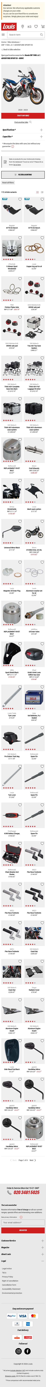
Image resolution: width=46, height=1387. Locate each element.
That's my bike (23, 116)
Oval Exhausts (34, 468)
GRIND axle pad (34, 307)
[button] (41, 35)
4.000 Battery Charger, (12, 833)
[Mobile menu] (3, 34)
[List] (42, 192)
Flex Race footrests (34, 872)
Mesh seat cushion (34, 509)
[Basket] (43, 26)
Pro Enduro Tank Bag (11, 756)
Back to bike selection (11, 49)
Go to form (17, 165)
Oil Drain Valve (34, 632)
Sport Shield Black (12, 672)
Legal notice (7, 1269)
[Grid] (37, 191)
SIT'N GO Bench (12, 228)
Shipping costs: (10, 1376)
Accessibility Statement (11, 1289)
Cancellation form (9, 1285)
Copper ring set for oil (34, 266)
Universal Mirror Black (12, 548)
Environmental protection (12, 1293)
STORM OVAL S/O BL (34, 550)
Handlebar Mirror (34, 1069)
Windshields (11, 509)
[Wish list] (36, 26)
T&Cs (4, 1273)
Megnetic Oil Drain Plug (11, 591)
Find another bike (21, 122)
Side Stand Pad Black (12, 1069)
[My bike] (29, 26)
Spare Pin (34, 756)
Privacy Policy (7, 1277)
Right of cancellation (10, 1281)
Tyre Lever (12, 716)
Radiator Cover (34, 990)
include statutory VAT (17, 1370)
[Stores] (23, 26)
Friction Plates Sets (12, 307)
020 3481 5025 (26, 1192)
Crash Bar (34, 951)
